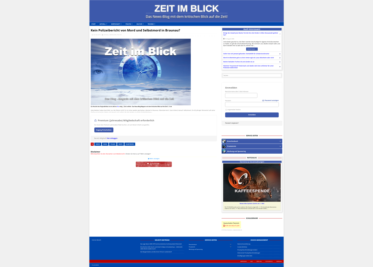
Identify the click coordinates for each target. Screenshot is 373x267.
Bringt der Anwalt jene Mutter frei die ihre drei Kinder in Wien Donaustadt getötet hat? (250, 34)
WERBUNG (279, 261)
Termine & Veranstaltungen (252, 162)
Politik (128, 24)
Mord (105, 144)
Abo (118, 106)
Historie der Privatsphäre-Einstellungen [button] (248, 253)
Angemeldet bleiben (234, 110)
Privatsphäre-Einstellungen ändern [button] (247, 250)
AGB (251, 261)
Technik (151, 24)
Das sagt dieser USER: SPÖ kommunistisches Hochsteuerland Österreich (161, 244)
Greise (98, 144)
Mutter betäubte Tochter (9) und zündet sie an (238, 62)
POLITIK (119, 35)
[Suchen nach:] (252, 75)
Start (93, 24)
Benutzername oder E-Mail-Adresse (236, 91)
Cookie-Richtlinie (242, 247)
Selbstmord (130, 144)
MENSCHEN (112, 35)
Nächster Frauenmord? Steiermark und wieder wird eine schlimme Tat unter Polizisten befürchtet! (248, 67)
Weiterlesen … (252, 49)
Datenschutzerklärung (243, 244)
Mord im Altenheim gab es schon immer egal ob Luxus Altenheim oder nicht (248, 58)
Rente (120, 144)
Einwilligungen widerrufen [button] (244, 256)
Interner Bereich (96, 240)
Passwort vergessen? (232, 123)
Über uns (259, 261)
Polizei (113, 144)
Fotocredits (269, 261)
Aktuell (103, 24)
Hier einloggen (112, 138)
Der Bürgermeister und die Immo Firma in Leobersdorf (156, 252)
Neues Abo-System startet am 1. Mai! (252, 203)
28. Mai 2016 (97, 35)
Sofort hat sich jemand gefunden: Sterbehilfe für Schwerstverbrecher (246, 54)
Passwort (228, 101)
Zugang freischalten (104, 130)
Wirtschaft (115, 24)
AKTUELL (106, 35)
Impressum (243, 261)
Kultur (139, 24)
